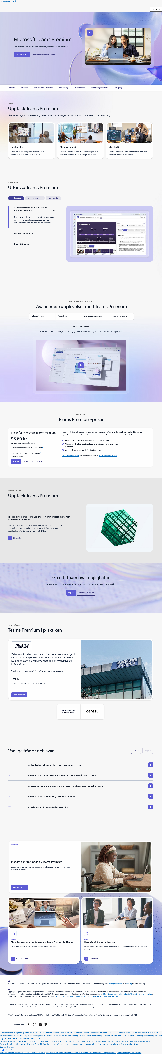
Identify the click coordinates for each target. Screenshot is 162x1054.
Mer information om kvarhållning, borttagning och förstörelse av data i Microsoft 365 (87, 996)
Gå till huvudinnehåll (8, 1)
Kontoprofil (120, 1032)
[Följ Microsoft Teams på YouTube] (40, 1025)
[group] (80, 669)
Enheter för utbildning (69, 1035)
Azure (26, 1041)
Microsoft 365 (69, 1032)
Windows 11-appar (109, 1032)
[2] (9, 988)
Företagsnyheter (106, 1044)
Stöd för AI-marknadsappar (130, 1041)
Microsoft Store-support (148, 1032)
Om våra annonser (92, 1052)
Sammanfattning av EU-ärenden (129, 1052)
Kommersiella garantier (36, 1035)
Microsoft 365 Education (111, 1035)
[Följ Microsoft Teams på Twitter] (29, 1025)
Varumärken (80, 1052)
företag (129, 983)
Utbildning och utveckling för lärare (148, 1035)
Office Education (128, 1035)
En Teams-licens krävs (70, 455)
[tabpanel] (80, 243)
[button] (22, 54)
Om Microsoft (93, 1044)
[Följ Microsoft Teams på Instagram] (35, 1025)
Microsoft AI (4, 1041)
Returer (3, 1035)
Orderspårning (12, 1035)
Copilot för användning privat (52, 1032)
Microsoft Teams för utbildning (90, 1035)
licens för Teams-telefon (108, 455)
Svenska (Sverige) (7, 1047)
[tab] (16, 198)
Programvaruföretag (55, 1044)
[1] (9, 980)
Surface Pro (4, 1032)
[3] (9, 1001)
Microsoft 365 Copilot (60, 1041)
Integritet (41, 1052)
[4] (9, 1011)
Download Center (132, 1032)
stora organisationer (114, 983)
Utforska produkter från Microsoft (88, 1032)
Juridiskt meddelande (66, 1052)
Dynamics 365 (34, 1041)
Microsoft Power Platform (37, 1044)
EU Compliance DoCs (108, 1052)
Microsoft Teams (75, 1041)
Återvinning (22, 1035)
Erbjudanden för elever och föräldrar (14, 1038)
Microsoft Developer (99, 1041)
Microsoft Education (53, 1035)
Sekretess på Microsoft (121, 1044)
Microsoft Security (17, 1041)
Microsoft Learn (114, 1041)
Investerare (134, 1044)
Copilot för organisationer (31, 1032)
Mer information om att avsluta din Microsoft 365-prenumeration (127, 994)
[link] (12, 88)
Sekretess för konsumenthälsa (11, 1052)
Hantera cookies (52, 1052)
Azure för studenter (35, 1038)
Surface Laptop (15, 1032)
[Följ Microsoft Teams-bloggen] (46, 1025)
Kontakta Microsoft (30, 1052)
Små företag (86, 1041)
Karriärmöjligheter (81, 1044)
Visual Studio (69, 1044)
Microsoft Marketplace (18, 1044)
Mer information (107, 1007)
